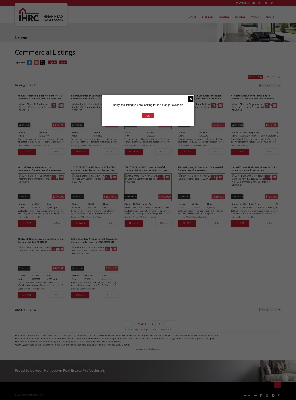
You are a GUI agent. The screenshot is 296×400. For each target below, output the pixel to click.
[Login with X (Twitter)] (42, 64)
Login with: (20, 62)
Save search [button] (254, 77)
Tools (255, 17)
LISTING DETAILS (27, 152)
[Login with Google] (36, 64)
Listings (207, 17)
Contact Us (242, 3)
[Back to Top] (277, 385)
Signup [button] (52, 62)
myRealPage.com (153, 349)
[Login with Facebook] (29, 64)
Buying (223, 17)
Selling (240, 17)
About (269, 17)
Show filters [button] (272, 77)
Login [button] (62, 62)
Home (192, 17)
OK (148, 116)
